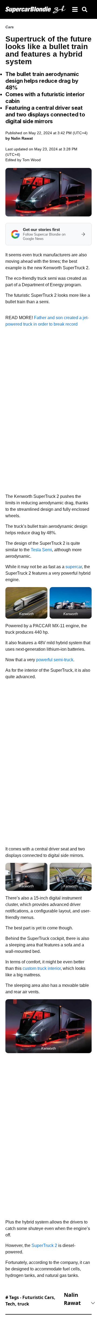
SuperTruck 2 (44, 1245)
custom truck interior (42, 968)
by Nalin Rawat (19, 138)
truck (23, 1304)
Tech (10, 1304)
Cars (9, 27)
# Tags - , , (30, 1300)
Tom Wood (31, 160)
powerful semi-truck (54, 659)
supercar (73, 566)
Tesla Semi (41, 549)
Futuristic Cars (38, 1297)
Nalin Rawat (72, 1299)
